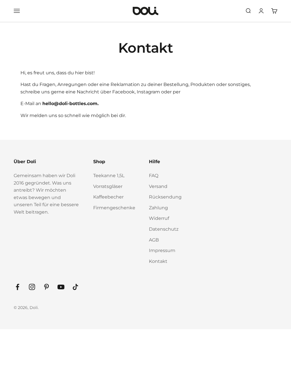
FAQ (153, 175)
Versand (158, 186)
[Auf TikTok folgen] (75, 287)
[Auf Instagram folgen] (32, 287)
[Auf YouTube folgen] (61, 287)
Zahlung (158, 207)
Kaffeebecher (108, 197)
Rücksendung (165, 197)
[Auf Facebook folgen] (17, 287)
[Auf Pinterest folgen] (46, 287)
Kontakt (158, 261)
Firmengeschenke (114, 207)
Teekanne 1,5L (108, 175)
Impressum (162, 250)
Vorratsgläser (107, 186)
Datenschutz (163, 229)
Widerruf (159, 218)
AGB (154, 240)
